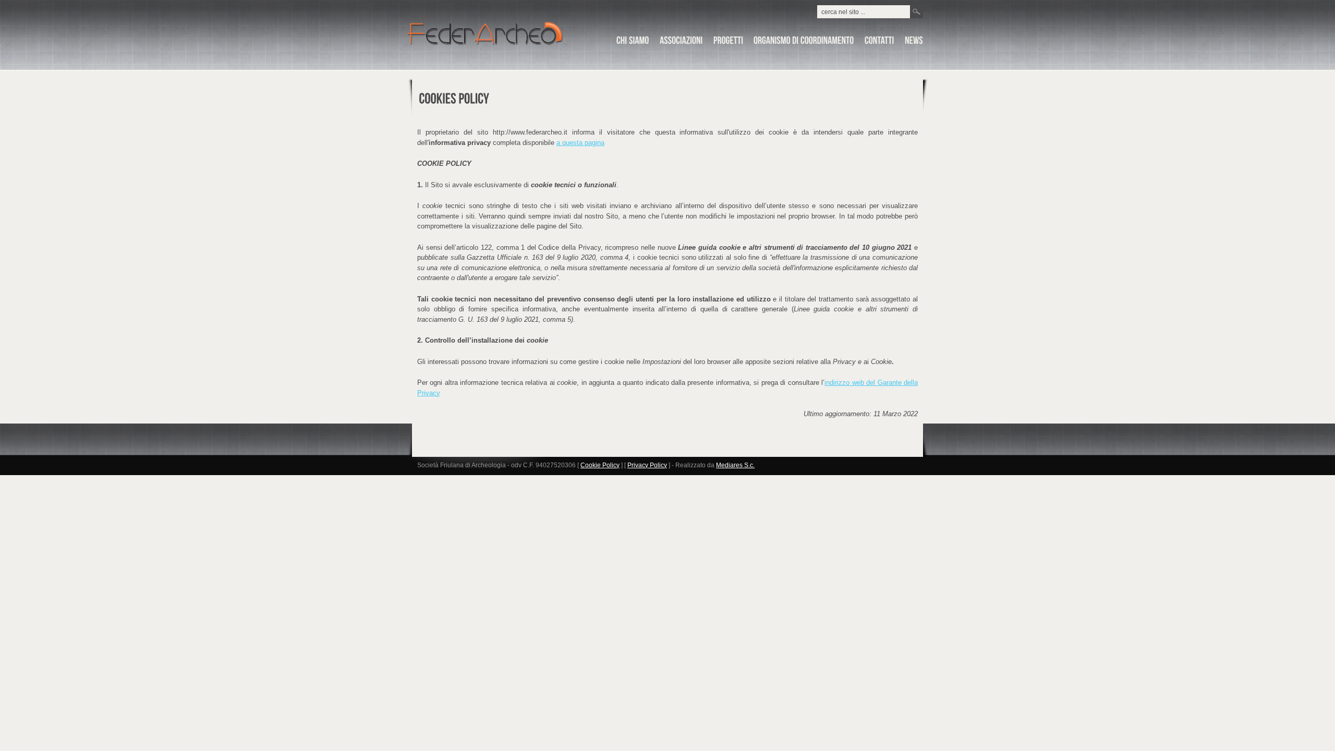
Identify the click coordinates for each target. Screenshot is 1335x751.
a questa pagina (580, 143)
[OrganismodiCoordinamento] (804, 42)
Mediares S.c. (735, 465)
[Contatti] (879, 42)
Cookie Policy (600, 465)
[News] (914, 42)
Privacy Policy (647, 465)
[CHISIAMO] (632, 42)
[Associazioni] (681, 42)
